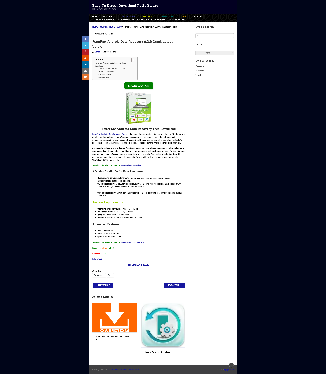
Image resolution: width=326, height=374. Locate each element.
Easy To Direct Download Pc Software (125, 5)
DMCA (184, 16)
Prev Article (104, 285)
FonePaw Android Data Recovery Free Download (110, 64)
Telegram (199, 66)
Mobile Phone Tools (104, 34)
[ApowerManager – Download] (163, 325)
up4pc (97, 52)
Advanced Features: (105, 74)
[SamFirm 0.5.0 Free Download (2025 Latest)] (114, 317)
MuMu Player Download (131, 165)
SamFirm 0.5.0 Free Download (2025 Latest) (112, 337)
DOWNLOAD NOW (138, 85)
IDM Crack (97, 259)
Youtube (198, 75)
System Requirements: (106, 72)
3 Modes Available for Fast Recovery (111, 69)
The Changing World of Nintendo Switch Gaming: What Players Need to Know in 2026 (140, 19)
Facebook (199, 71)
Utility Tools (147, 16)
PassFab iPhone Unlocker (132, 242)
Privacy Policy (167, 16)
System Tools (127, 16)
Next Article (174, 285)
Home (95, 16)
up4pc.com (229, 370)
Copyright (108, 16)
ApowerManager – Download (157, 351)
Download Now (103, 77)
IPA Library (198, 16)
